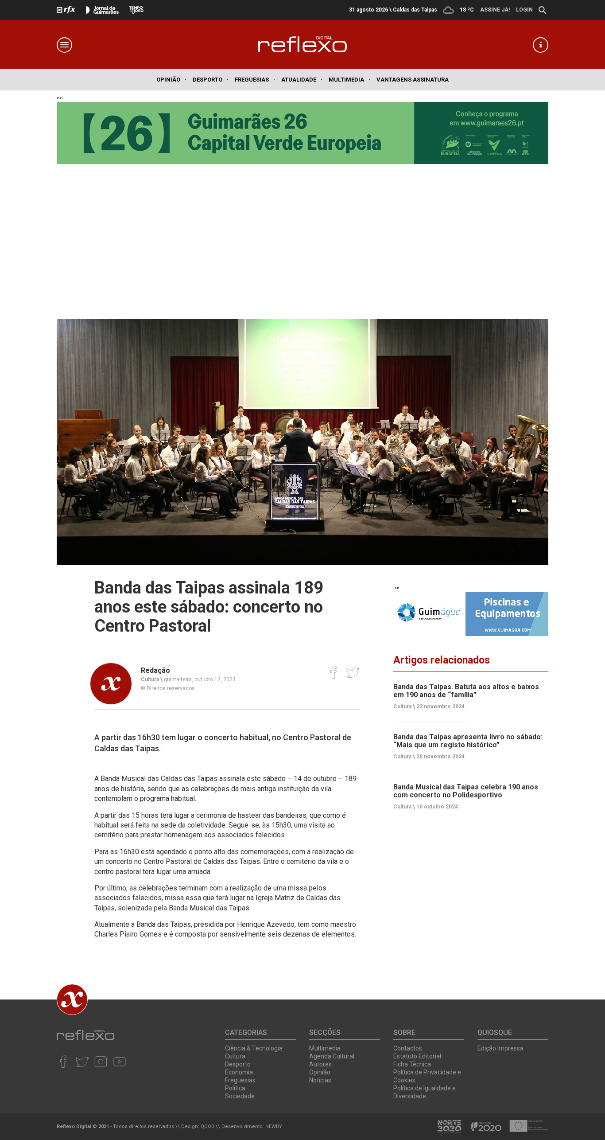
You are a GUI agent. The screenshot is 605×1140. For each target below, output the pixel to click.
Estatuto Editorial (417, 1056)
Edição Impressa (500, 1048)
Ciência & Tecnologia (254, 1048)
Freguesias (255, 79)
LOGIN (524, 10)
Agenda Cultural (331, 1056)
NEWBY (273, 1126)
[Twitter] (353, 672)
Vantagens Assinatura (412, 79)
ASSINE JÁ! (495, 10)
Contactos (407, 1048)
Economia (239, 1072)
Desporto (211, 79)
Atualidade (301, 79)
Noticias (320, 1080)
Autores (320, 1064)
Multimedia (349, 79)
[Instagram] (101, 1061)
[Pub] (470, 614)
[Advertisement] (302, 239)
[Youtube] (119, 1061)
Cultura (235, 1056)
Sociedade (240, 1096)
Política (235, 1088)
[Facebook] (334, 672)
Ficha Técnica (412, 1064)
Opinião (171, 79)
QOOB (207, 1126)
